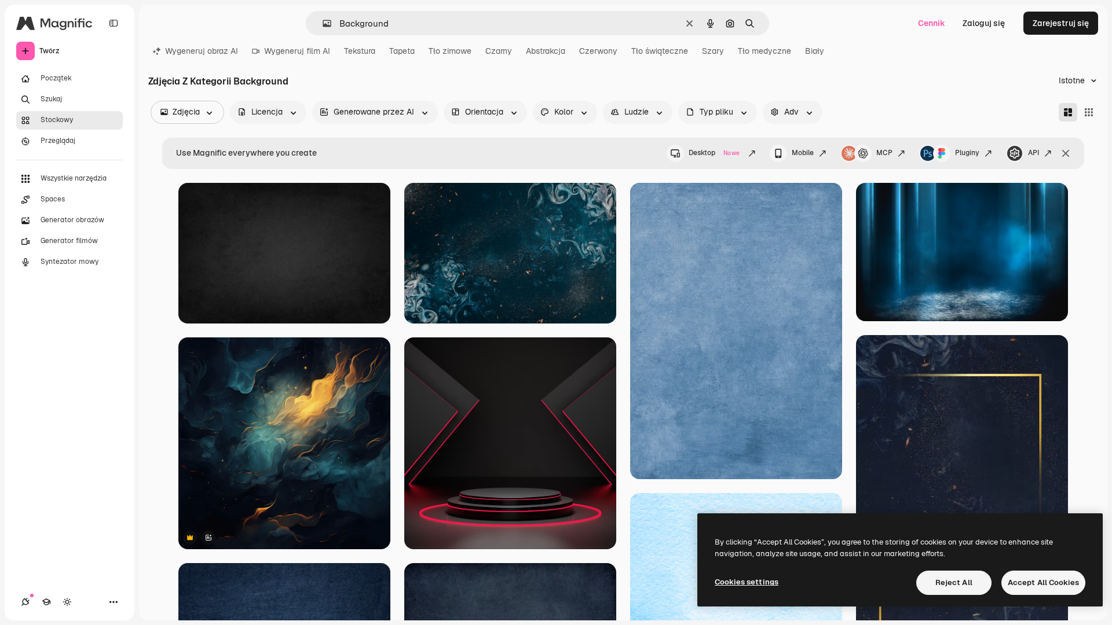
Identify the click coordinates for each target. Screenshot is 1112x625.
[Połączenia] (25, 602)
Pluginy (967, 152)
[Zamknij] (1065, 153)
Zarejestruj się (1061, 23)
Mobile (803, 152)
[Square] (1089, 112)
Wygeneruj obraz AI (201, 51)
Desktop (714, 152)
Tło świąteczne (659, 51)
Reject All (953, 582)
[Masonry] (1068, 112)
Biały (814, 51)
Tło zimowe (450, 51)
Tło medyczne (764, 51)
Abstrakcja (545, 51)
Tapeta (402, 51)
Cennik (931, 23)
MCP (884, 152)
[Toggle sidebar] (113, 23)
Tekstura (359, 51)
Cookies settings (746, 582)
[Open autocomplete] (322, 23)
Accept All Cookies (1043, 582)
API (1033, 152)
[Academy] (46, 602)
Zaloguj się (984, 23)
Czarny (498, 51)
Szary (713, 51)
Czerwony (598, 51)
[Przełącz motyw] (67, 602)
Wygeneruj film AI (297, 51)
